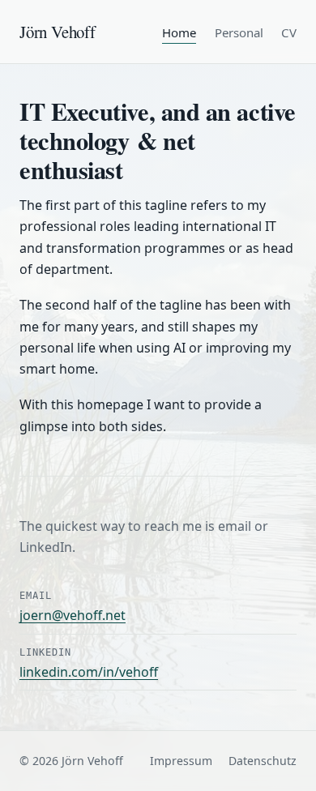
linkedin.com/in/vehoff (88, 672)
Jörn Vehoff (57, 31)
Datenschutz (262, 760)
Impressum (181, 760)
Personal (239, 33)
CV (289, 33)
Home (179, 33)
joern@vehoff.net (72, 615)
